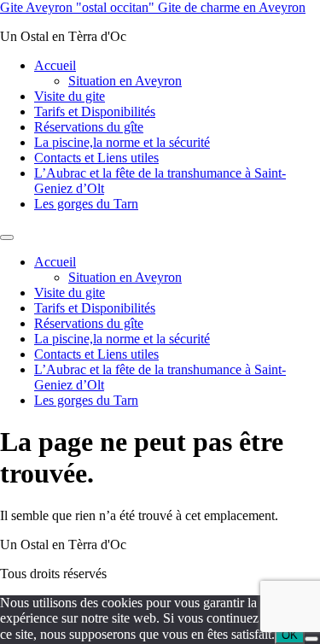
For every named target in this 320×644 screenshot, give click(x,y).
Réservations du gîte (88, 127)
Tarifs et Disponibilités (94, 111)
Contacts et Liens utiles (96, 157)
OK (290, 635)
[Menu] (7, 237)
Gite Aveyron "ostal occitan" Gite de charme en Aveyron (152, 7)
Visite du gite (69, 96)
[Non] (311, 638)
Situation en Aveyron (125, 80)
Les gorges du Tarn (86, 203)
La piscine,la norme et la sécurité (122, 142)
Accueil (55, 65)
